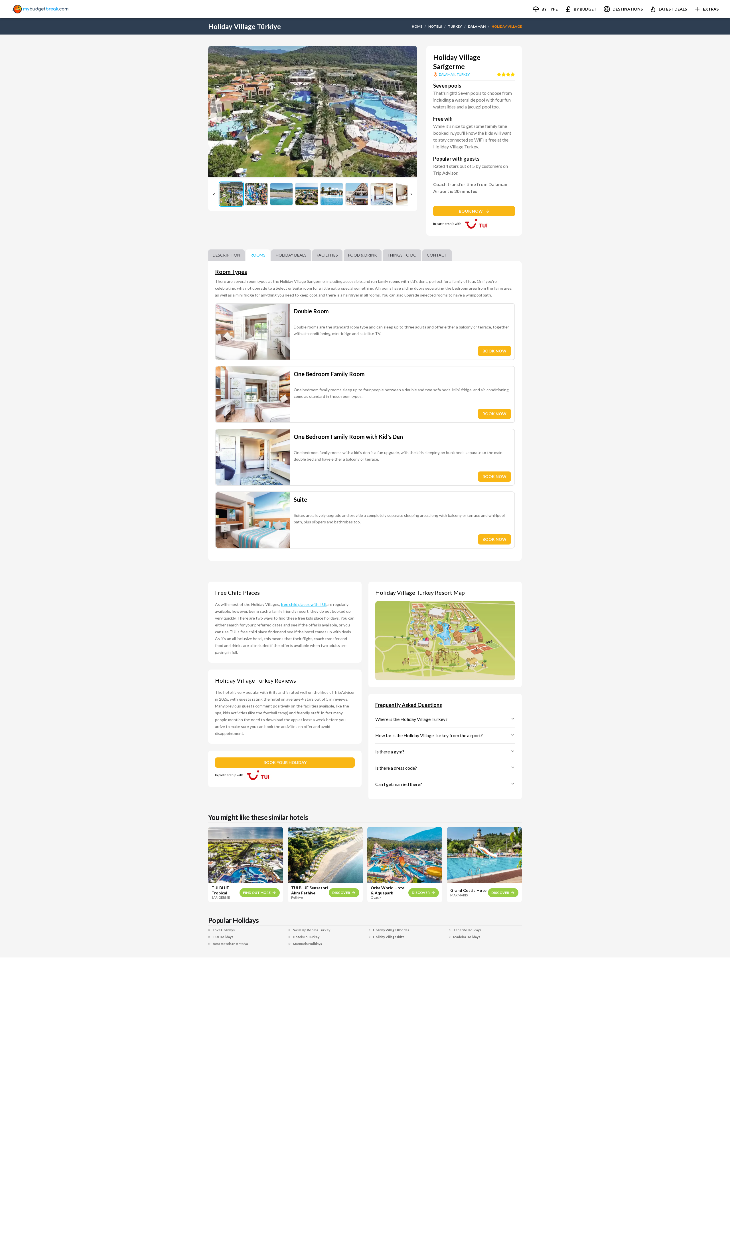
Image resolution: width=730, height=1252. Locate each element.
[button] (545, 9)
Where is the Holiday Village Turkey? (411, 719)
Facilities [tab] (327, 255)
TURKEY (455, 26)
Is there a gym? (389, 751)
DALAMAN (477, 26)
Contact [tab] (437, 255)
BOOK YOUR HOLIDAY (285, 762)
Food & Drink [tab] (362, 255)
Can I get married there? (398, 784)
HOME (417, 26)
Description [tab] (226, 255)
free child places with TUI (304, 604)
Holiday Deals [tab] (291, 255)
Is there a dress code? (396, 768)
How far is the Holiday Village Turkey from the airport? (429, 735)
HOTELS (435, 26)
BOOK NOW (471, 211)
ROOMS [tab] (257, 255)
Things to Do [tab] (402, 255)
